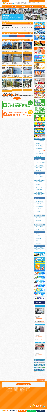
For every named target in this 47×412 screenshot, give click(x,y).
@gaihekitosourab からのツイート (38, 371)
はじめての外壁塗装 (38, 217)
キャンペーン (7, 389)
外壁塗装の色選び (38, 174)
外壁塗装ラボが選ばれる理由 (40, 140)
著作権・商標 (28, 390)
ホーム (3, 387)
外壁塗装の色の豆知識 (39, 241)
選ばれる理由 (7, 387)
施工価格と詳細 (7, 65)
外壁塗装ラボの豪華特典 (39, 148)
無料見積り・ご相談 (22, 410)
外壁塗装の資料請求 (38, 249)
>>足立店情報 (42, 321)
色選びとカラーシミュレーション (9, 388)
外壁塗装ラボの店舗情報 (39, 153)
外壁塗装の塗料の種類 (39, 187)
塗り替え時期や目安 (38, 238)
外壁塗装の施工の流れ (39, 181)
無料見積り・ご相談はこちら (23, 384)
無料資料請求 (41, 410)
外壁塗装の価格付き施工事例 (40, 160)
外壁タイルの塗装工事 (39, 192)
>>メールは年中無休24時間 (39, 318)
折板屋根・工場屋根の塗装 (39, 206)
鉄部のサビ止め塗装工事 (39, 194)
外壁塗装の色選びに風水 (39, 176)
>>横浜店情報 (40, 339)
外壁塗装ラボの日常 (38, 240)
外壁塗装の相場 (38, 184)
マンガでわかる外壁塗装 (39, 226)
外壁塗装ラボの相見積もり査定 (40, 250)
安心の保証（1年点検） (39, 145)
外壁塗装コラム (38, 233)
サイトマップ (28, 389)
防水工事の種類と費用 (39, 209)
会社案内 (28, 388)
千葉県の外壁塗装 (16, 390)
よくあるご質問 (38, 151)
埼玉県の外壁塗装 (16, 389)
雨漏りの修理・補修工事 (39, 208)
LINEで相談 (31, 410)
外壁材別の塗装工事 (22, 390)
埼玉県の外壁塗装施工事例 (39, 165)
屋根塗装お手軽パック (39, 211)
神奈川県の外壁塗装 (16, 391)
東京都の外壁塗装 (16, 388)
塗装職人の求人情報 (38, 156)
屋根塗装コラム (38, 235)
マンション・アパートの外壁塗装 (40, 162)
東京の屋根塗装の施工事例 (39, 201)
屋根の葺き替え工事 (38, 203)
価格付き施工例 (16, 387)
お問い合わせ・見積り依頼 (39, 247)
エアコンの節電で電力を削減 (40, 229)
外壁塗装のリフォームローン (40, 143)
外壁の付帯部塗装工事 (39, 189)
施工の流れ (21, 388)
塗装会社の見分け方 (38, 220)
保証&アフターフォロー (22, 387)
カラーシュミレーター (39, 179)
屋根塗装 (6, 390)
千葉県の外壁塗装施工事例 (39, 167)
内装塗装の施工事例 (38, 170)
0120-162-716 (40, 2)
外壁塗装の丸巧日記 (38, 243)
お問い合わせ (28, 387)
